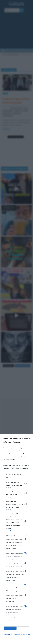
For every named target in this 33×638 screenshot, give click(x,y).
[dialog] (16, 536)
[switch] (25, 483)
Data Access (16, 634)
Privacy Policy (27, 634)
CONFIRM (10, 628)
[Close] (29, 438)
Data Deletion (6, 634)
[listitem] (16, 476)
